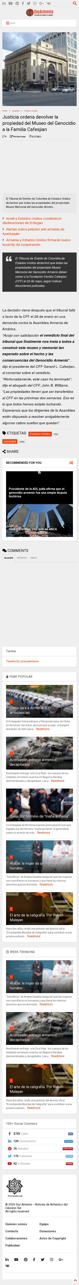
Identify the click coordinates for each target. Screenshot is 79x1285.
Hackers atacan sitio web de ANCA (33, 529)
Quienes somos (16, 1224)
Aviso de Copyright (53, 1238)
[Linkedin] (4, 3)
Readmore (42, 729)
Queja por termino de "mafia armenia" (39, 816)
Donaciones (48, 1231)
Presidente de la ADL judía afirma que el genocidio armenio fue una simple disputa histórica (38, 492)
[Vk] (49, 3)
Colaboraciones (16, 1238)
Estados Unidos (31, 111)
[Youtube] (10, 3)
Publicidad (12, 1245)
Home (4, 111)
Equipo (44, 1224)
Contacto (11, 1231)
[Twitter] (28, 3)
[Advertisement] (30, 166)
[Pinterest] (17, 3)
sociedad (16, 111)
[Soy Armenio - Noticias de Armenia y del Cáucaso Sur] (39, 15)
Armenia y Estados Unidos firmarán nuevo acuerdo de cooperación (36, 242)
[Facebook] (23, 3)
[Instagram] (35, 3)
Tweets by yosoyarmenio (22, 661)
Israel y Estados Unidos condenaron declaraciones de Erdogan (32, 220)
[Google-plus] (41, 3)
